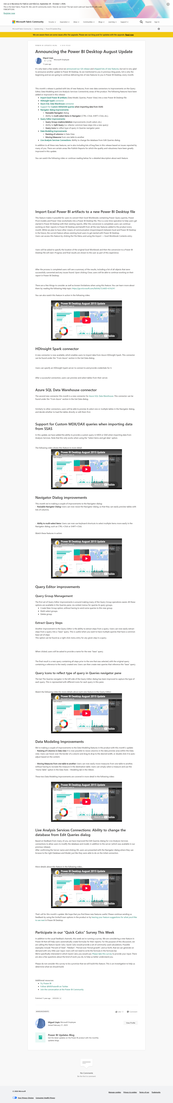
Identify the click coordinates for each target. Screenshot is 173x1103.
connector (52, 100)
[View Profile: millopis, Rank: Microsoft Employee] (38, 61)
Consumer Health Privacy (45, 1098)
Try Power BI (45, 983)
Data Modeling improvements (53, 131)
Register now (9, 13)
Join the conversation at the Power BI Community (62, 989)
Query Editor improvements (52, 118)
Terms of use (144, 1092)
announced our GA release (78, 68)
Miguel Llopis (48, 58)
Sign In (156, 22)
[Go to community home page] (28, 22)
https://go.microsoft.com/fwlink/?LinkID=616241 (93, 288)
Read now (129, 34)
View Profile (130, 1023)
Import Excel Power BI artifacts (53, 97)
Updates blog (38, 29)
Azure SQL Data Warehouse (101, 396)
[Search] (141, 21)
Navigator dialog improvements (54, 109)
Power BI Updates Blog (53, 29)
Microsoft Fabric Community (21, 29)
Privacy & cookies (130, 1092)
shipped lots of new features (106, 68)
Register (149, 22)
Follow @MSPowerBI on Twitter (54, 986)
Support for (45, 106)
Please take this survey (102, 953)
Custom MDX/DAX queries (62, 106)
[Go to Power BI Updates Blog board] (40, 1037)
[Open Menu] (159, 29)
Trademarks (156, 1092)
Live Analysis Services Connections (55, 140)
